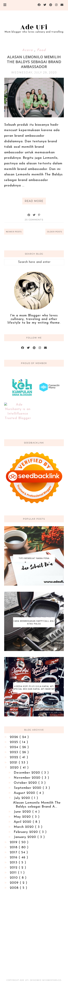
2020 (15, 767)
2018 (14, 847)
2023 (14, 752)
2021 (14, 762)
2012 (14, 867)
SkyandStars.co (51, 980)
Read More (34, 201)
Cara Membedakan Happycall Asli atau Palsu (34, 622)
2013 (14, 862)
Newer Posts (14, 231)
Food (41, 50)
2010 (14, 878)
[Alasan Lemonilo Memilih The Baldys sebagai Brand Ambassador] (34, 116)
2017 (14, 852)
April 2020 (23, 822)
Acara (28, 50)
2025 (14, 742)
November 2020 (28, 778)
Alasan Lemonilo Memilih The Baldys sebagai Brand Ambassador (34, 61)
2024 (14, 747)
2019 (14, 842)
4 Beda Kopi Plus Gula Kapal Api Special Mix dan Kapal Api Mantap (34, 687)
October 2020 (26, 783)
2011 (14, 872)
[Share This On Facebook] (29, 215)
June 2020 (23, 812)
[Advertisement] (34, 931)
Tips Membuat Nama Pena (34, 558)
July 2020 (22, 798)
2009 (15, 883)
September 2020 (28, 788)
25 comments (34, 219)
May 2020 (23, 817)
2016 (14, 857)
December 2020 (27, 772)
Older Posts (54, 231)
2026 (14, 737)
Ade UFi (34, 27)
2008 (15, 888)
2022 (14, 757)
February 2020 (26, 832)
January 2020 (25, 837)
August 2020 (25, 793)
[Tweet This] (34, 215)
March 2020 (24, 827)
